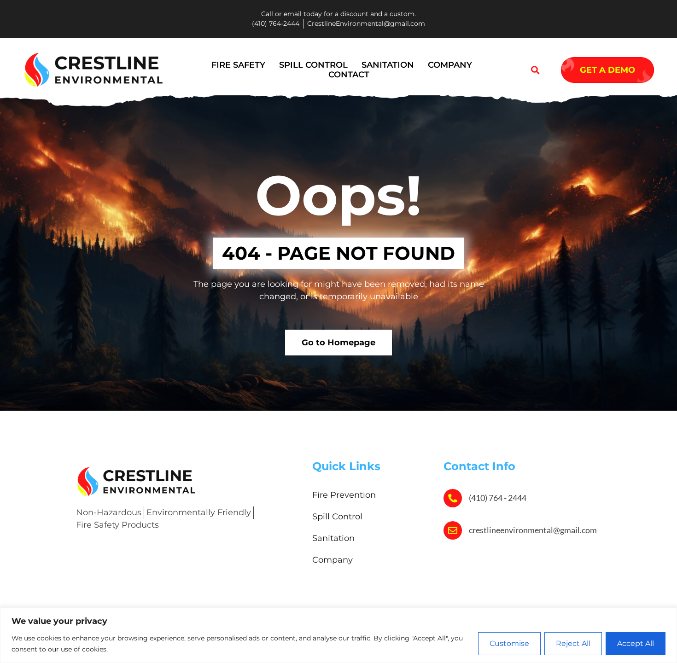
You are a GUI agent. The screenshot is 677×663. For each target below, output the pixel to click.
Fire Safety (238, 65)
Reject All (573, 643)
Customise (509, 643)
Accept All (635, 643)
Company (450, 65)
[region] (338, 635)
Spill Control (313, 65)
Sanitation (388, 65)
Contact (348, 75)
